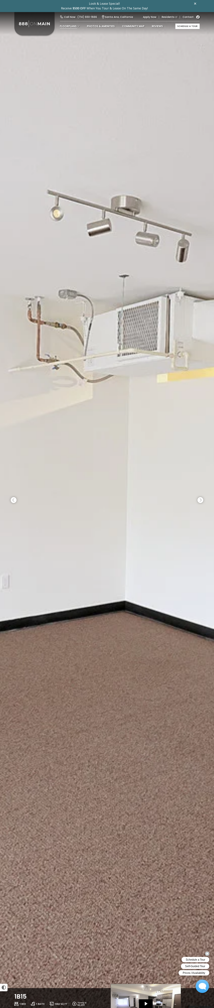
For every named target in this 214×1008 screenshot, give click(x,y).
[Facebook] (198, 17)
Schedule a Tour (187, 26)
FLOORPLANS (68, 26)
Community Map (133, 26)
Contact (188, 17)
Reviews (157, 26)
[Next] (200, 500)
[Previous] (14, 500)
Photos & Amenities (101, 26)
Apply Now (149, 17)
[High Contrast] (4, 987)
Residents (168, 17)
